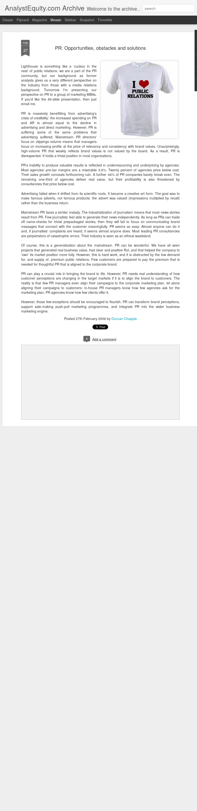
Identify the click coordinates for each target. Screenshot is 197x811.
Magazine (39, 19)
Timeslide (105, 19)
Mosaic (55, 19)
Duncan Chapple (124, 318)
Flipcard (23, 19)
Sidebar (70, 19)
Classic (7, 19)
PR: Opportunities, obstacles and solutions (100, 47)
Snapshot (87, 19)
